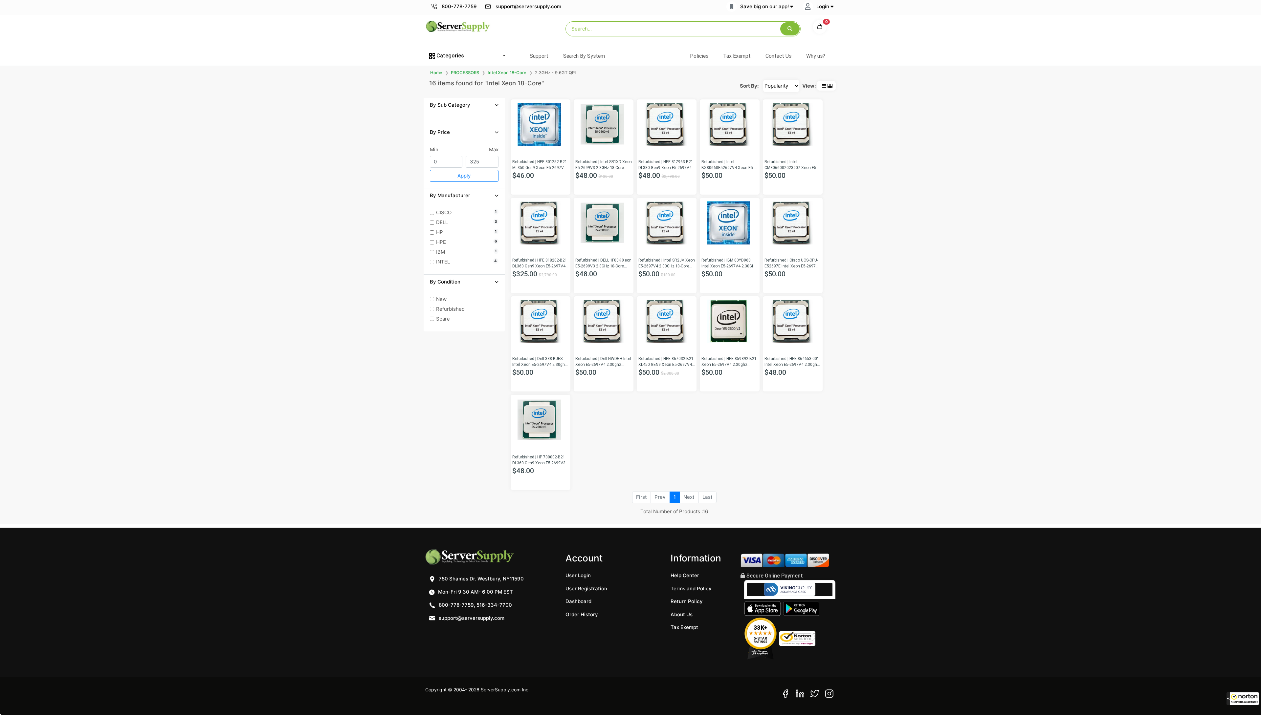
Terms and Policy (691, 588)
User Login (578, 575)
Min (434, 149)
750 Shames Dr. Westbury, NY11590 (480, 579)
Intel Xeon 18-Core (507, 72)
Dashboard (578, 601)
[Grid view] (830, 86)
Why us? (815, 56)
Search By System (584, 56)
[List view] (824, 86)
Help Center (685, 575)
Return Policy (687, 601)
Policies (699, 56)
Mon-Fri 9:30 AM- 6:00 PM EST (475, 592)
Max (493, 149)
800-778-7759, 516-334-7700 (474, 605)
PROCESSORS (465, 72)
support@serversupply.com (528, 6)
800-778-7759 (458, 6)
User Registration (586, 588)
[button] (1243, 698)
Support (539, 56)
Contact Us (778, 56)
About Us (682, 614)
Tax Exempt (737, 56)
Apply (464, 176)
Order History (581, 614)
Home (436, 72)
